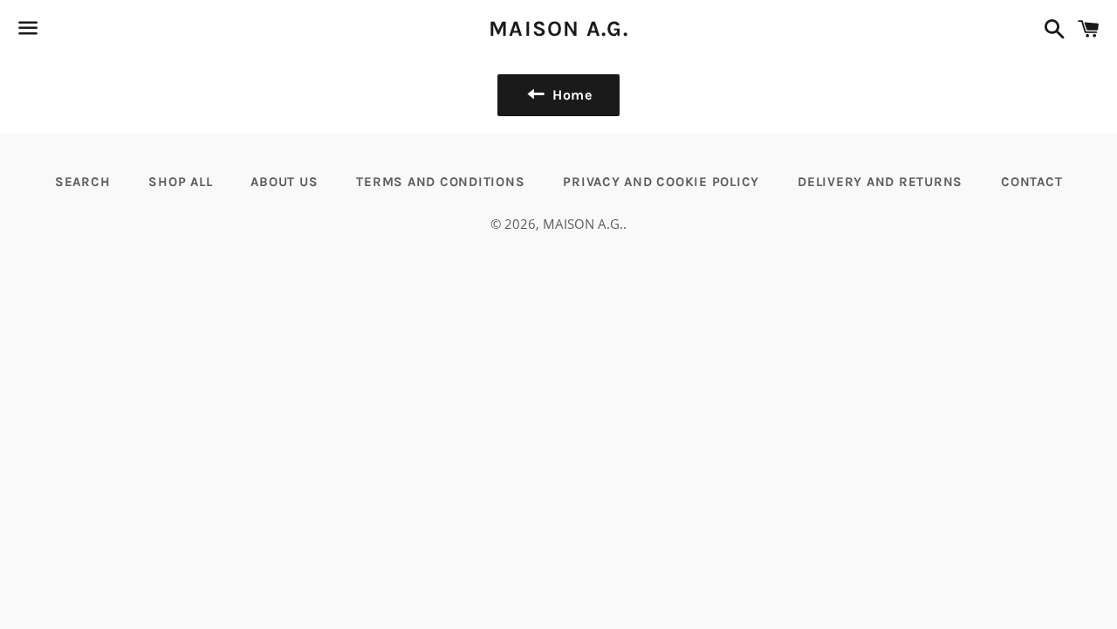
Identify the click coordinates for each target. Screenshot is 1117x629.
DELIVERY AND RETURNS (880, 182)
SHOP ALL (180, 182)
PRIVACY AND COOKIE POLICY (661, 182)
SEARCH (83, 182)
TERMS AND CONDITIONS (440, 182)
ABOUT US (284, 182)
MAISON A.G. (558, 28)
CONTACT (1031, 182)
